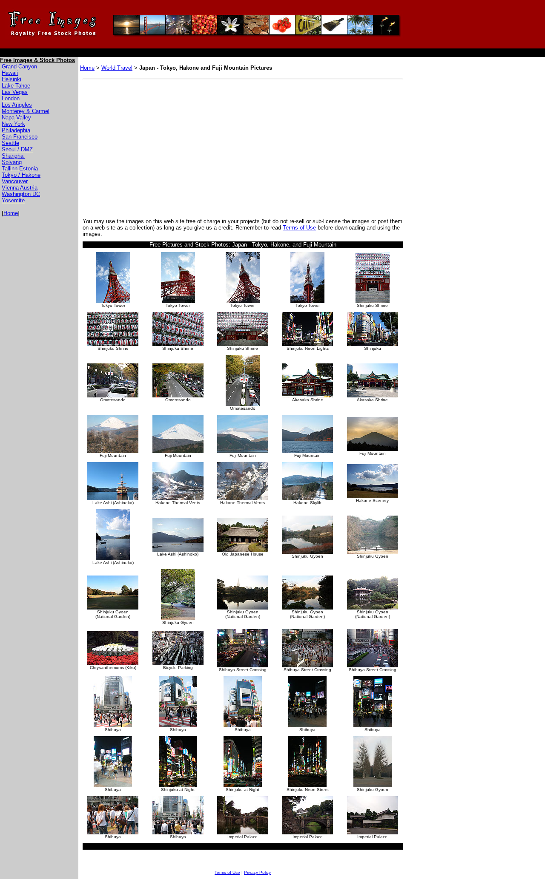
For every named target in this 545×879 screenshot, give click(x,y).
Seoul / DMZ (17, 149)
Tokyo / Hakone (21, 175)
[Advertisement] (154, 146)
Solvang (12, 162)
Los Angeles (17, 105)
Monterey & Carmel (25, 111)
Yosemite (13, 200)
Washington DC (21, 194)
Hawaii (10, 73)
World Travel (116, 68)
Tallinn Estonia (20, 168)
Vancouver (15, 181)
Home (10, 213)
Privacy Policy (257, 872)
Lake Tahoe (16, 85)
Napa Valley (16, 117)
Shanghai (13, 156)
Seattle (10, 143)
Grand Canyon (19, 66)
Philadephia (16, 130)
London (11, 98)
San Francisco (19, 136)
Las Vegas (15, 92)
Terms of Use (299, 227)
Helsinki (11, 79)
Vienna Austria (19, 187)
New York (13, 124)
